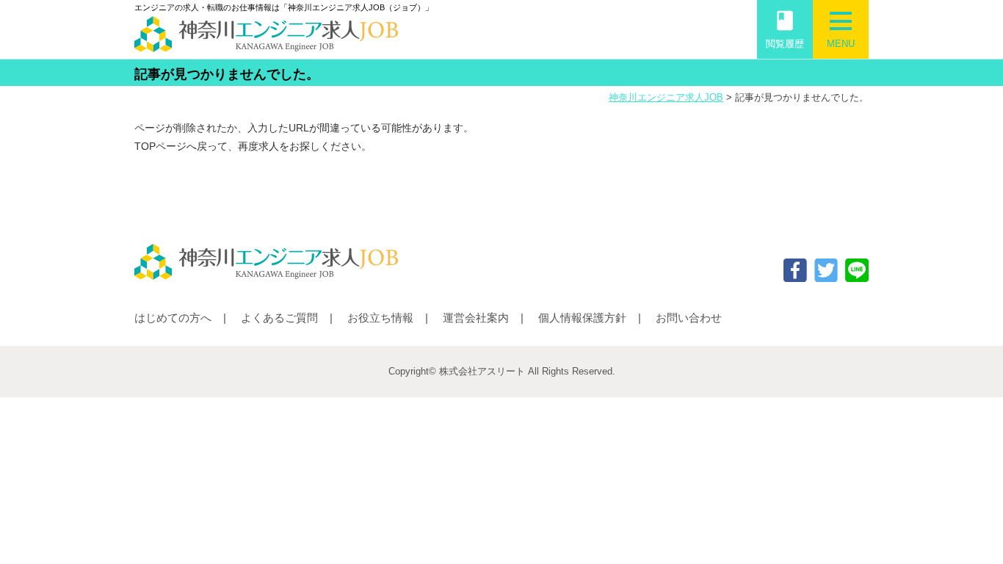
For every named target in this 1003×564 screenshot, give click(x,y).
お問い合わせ (689, 317)
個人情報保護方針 (582, 317)
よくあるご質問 (279, 317)
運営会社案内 (476, 317)
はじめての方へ (172, 317)
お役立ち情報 (380, 317)
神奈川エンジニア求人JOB (666, 97)
